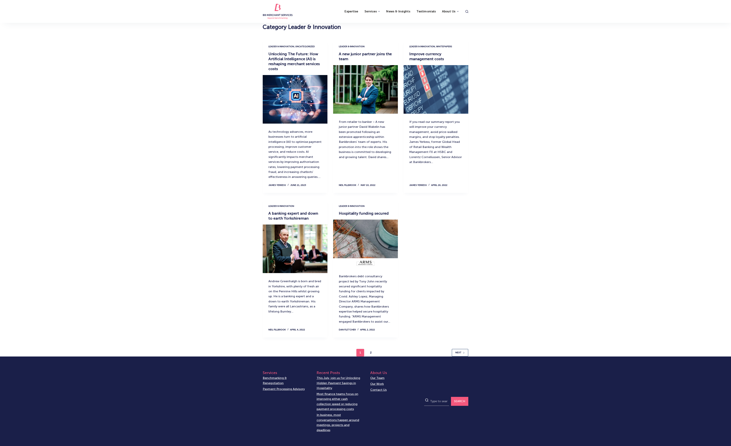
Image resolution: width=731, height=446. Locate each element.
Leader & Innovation (281, 46)
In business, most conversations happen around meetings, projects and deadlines (338, 422)
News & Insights (398, 11)
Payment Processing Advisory (284, 389)
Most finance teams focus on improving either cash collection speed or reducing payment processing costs (337, 401)
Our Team (377, 378)
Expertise (351, 11)
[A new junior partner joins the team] (365, 89)
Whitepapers (444, 46)
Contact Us (378, 390)
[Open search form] (466, 11)
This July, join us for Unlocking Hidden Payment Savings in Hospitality (338, 383)
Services (371, 11)
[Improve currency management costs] (436, 89)
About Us (448, 11)
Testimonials (426, 11)
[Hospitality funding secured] (365, 244)
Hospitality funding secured (364, 213)
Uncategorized (305, 46)
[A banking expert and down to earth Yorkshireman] (295, 249)
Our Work (377, 384)
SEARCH (459, 401)
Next (458, 352)
